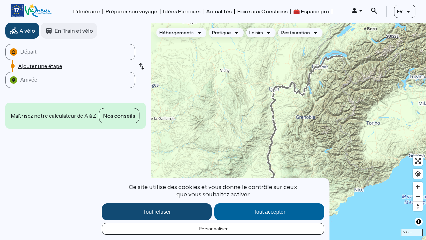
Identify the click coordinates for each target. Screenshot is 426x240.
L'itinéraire (86, 11)
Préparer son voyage (131, 11)
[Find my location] (418, 174)
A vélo (27, 30)
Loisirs (256, 33)
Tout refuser (157, 212)
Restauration (295, 33)
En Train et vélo (74, 30)
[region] (288, 131)
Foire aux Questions (262, 11)
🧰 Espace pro (311, 11)
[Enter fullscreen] (418, 161)
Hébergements (176, 33)
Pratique (221, 33)
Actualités (219, 11)
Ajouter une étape (40, 66)
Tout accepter (269, 212)
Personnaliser (213, 228)
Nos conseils (119, 115)
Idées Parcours (181, 11)
